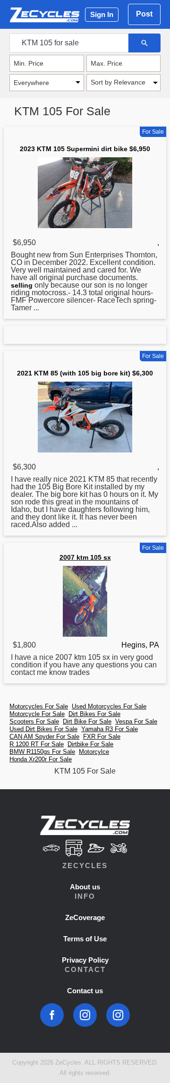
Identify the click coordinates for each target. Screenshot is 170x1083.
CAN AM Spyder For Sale (44, 736)
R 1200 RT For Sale (36, 744)
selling (22, 285)
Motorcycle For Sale (37, 713)
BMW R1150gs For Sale (42, 751)
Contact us (85, 991)
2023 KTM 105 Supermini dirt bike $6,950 (85, 149)
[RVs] (73, 849)
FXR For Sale (101, 736)
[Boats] (96, 849)
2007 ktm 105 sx (85, 557)
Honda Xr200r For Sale (40, 759)
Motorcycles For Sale (38, 706)
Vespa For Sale (136, 721)
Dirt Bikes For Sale (94, 713)
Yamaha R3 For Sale (109, 729)
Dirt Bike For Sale (87, 721)
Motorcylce (94, 751)
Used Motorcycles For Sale (109, 706)
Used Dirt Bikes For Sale (43, 729)
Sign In (101, 14)
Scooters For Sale (34, 721)
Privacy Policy (85, 960)
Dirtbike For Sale (90, 744)
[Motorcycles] (119, 849)
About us (85, 887)
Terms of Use (85, 939)
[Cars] (51, 849)
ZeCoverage (85, 917)
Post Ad (144, 17)
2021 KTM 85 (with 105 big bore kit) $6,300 (85, 373)
